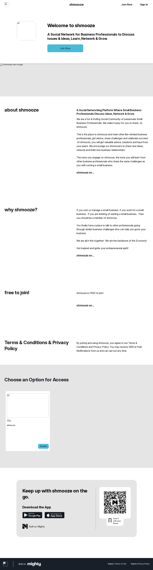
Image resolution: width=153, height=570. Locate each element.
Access (43, 446)
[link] (28, 421)
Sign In (144, 4)
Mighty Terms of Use (117, 564)
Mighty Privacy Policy (140, 564)
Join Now (126, 4)
